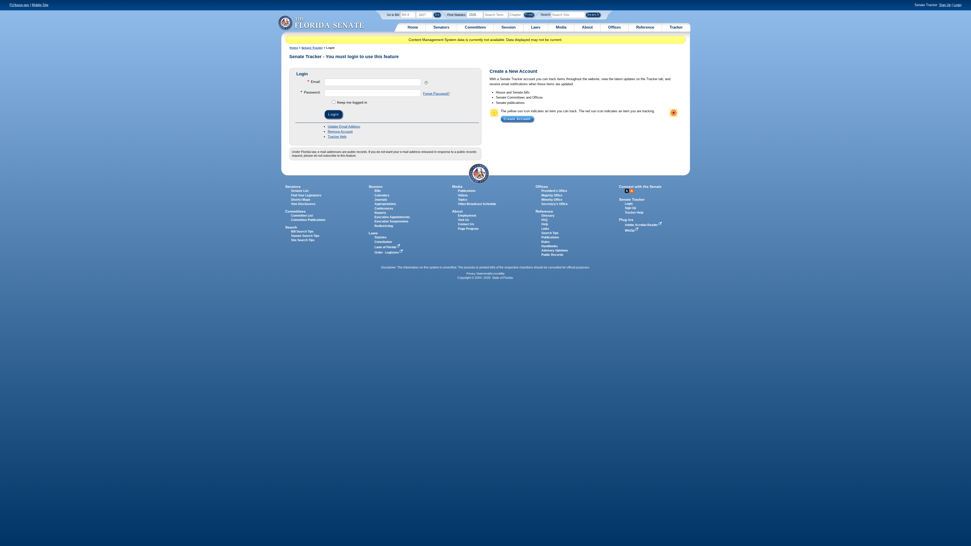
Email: (314, 81)
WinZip (630, 230)
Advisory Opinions (554, 250)
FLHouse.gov (19, 5)
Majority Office (551, 195)
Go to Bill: (393, 14)
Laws (535, 27)
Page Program (468, 228)
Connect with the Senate (640, 187)
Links (545, 228)
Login (957, 5)
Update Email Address (344, 126)
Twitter (627, 191)
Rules (545, 241)
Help (544, 224)
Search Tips (550, 233)
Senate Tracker (312, 47)
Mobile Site (40, 5)
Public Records (552, 254)
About (587, 27)
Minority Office (551, 199)
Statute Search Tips (305, 235)
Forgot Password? (436, 94)
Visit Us (463, 219)
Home (413, 27)
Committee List (302, 215)
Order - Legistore (387, 252)
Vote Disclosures (303, 204)
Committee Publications (308, 219)
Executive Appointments (392, 217)
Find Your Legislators (306, 195)
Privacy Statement (477, 273)
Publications (467, 190)
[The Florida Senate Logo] (321, 22)
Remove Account (340, 131)
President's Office (554, 190)
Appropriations (385, 204)
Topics (462, 199)
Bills (377, 190)
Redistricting (383, 226)
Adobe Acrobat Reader (642, 224)
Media (561, 27)
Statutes (380, 237)
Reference (645, 27)
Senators (441, 27)
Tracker (676, 27)
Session (508, 27)
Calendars (381, 195)
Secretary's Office (554, 204)
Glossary (548, 215)
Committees (475, 27)
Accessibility (497, 273)
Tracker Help (337, 137)
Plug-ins (626, 220)
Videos (463, 195)
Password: (311, 92)
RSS (632, 191)
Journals (380, 199)
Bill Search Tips (302, 231)
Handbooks (549, 246)
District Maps (300, 199)
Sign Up (945, 5)
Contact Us (466, 224)
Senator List (299, 190)
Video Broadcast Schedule (477, 204)
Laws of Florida (385, 247)
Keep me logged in (351, 102)
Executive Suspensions (391, 221)
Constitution (383, 241)
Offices (614, 27)
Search (545, 14)
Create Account (517, 118)
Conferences (383, 208)
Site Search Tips (303, 240)
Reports (380, 212)
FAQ (544, 219)
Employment (467, 215)
